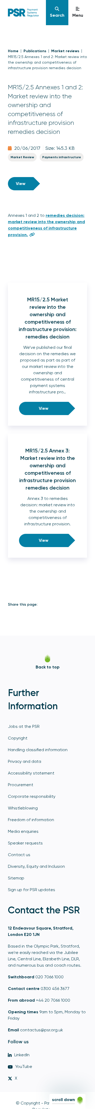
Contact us (19, 854)
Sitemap (16, 878)
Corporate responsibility (31, 796)
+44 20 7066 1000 (53, 1000)
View (20, 183)
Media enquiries (23, 831)
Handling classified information (38, 749)
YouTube (23, 1066)
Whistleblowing (23, 808)
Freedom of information (31, 819)
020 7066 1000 (49, 976)
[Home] (28, 12)
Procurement (20, 784)
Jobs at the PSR (24, 726)
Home (13, 51)
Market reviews (65, 51)
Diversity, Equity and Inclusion (36, 866)
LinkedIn (22, 1054)
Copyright (17, 738)
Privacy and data (24, 761)
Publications (34, 51)
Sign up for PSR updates (31, 889)
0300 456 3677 (55, 988)
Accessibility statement (31, 773)
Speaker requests (25, 843)
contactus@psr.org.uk (41, 1029)
